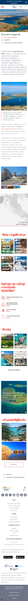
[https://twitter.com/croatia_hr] (10, 495)
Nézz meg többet (14, 370)
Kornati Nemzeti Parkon (7, 129)
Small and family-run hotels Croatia (14, 544)
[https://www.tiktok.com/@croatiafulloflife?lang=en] (25, 495)
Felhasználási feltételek (14, 592)
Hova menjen (14, 519)
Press (14, 533)
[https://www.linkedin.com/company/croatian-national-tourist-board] (21, 495)
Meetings (14, 528)
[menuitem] (8, 557)
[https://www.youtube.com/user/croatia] (17, 495)
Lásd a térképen (21, 224)
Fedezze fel (6, 401)
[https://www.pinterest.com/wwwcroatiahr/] (14, 495)
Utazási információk (14, 521)
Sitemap (14, 598)
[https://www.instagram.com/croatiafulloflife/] (6, 495)
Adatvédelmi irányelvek (14, 595)
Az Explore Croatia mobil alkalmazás (14, 2)
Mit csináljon (14, 517)
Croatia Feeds (14, 542)
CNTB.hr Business (14, 531)
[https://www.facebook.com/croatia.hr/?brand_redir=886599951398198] (2, 495)
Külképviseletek (14, 535)
